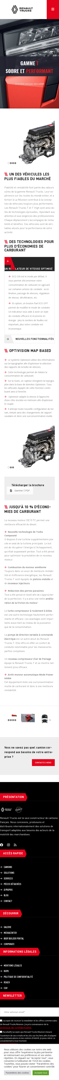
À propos (8, 889)
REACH (7, 982)
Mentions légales (13, 965)
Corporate (9, 944)
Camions (8, 867)
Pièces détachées (12, 884)
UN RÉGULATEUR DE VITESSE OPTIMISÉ (29, 269)
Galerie (7, 927)
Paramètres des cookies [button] (17, 1072)
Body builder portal (14, 938)
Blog (6, 895)
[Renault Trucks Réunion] (22, 4)
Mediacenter (10, 932)
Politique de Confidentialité (18, 976)
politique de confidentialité (15, 1027)
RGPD (6, 971)
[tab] (29, 264)
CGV (5, 988)
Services (8, 878)
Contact (8, 901)
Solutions (9, 872)
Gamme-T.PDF (22, 490)
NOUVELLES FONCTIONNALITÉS (35, 339)
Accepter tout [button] (40, 1072)
